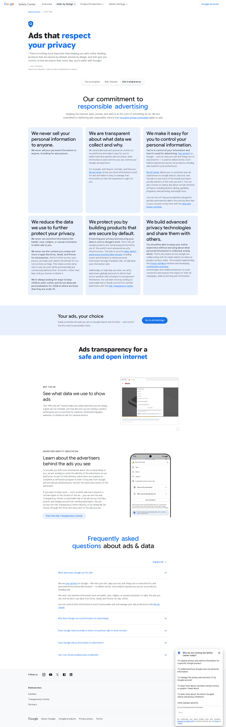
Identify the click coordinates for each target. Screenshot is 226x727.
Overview (47, 4)
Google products (67, 719)
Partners (32, 704)
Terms (99, 719)
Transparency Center (39, 699)
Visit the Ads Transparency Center (64, 516)
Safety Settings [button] (117, 4)
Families (32, 694)
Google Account (210, 4)
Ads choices (111, 82)
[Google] (33, 718)
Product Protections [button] (91, 4)
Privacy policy (86, 719)
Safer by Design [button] (65, 4)
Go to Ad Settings (154, 320)
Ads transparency (131, 82)
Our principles (92, 82)
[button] (178, 429)
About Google (48, 719)
